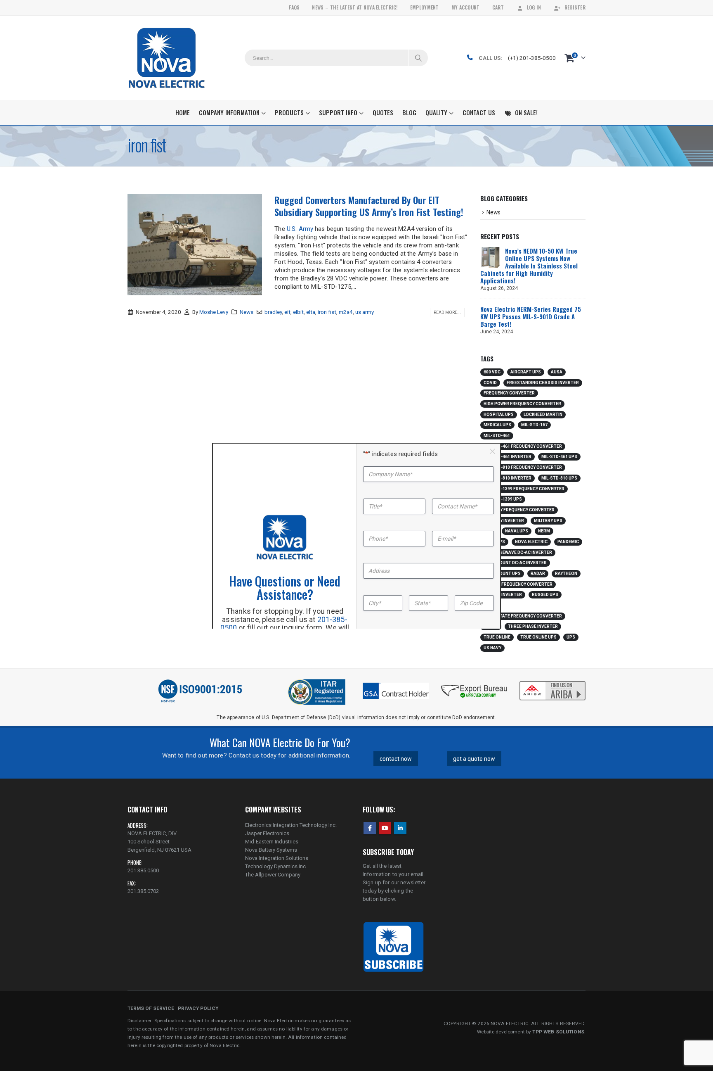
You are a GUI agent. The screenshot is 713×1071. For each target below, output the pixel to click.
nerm (544, 531)
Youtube (385, 828)
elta (310, 312)
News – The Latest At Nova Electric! (354, 7)
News (246, 312)
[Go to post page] (490, 257)
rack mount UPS (502, 573)
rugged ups (545, 594)
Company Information (229, 112)
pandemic (568, 541)
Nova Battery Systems (271, 850)
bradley (273, 312)
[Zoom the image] (552, 682)
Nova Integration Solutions (276, 858)
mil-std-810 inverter (507, 478)
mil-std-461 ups (559, 456)
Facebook (370, 828)
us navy (492, 648)
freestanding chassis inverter (543, 382)
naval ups (516, 531)
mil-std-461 (497, 435)
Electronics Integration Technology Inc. (291, 825)
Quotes (383, 112)
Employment (424, 7)
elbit (298, 312)
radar (538, 573)
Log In (534, 7)
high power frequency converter (522, 403)
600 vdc (492, 372)
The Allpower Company (272, 875)
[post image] (194, 244)
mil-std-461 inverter (507, 456)
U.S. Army (300, 229)
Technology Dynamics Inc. (276, 866)
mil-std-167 (534, 425)
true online (497, 637)
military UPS (548, 520)
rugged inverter (503, 594)
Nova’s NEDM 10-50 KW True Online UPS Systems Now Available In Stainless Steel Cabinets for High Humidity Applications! (529, 265)
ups (571, 637)
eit (287, 312)
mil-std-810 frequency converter (523, 467)
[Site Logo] (166, 58)
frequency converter (509, 393)
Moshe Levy (213, 312)
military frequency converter (519, 510)
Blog (409, 112)
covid (490, 382)
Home (182, 112)
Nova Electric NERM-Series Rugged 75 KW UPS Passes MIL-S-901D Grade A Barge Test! (530, 316)
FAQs (294, 7)
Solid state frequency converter (523, 616)
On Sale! (526, 112)
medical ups (497, 425)
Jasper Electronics (267, 833)
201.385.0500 (143, 870)
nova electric (531, 541)
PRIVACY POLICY (198, 1008)
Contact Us (479, 112)
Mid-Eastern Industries (271, 841)
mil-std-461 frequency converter (523, 446)
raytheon (566, 573)
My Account (465, 7)
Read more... (447, 312)
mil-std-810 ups (559, 478)
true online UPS (538, 637)
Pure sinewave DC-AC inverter (518, 552)
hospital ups (499, 414)
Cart (498, 7)
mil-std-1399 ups (503, 499)
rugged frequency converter (518, 584)
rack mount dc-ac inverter (515, 562)
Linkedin (400, 828)
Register (575, 7)
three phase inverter (533, 626)
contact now (396, 758)
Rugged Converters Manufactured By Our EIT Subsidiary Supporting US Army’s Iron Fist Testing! (368, 206)
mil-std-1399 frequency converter (524, 489)
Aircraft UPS (525, 372)
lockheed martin (543, 414)
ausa (556, 372)
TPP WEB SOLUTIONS (558, 1032)
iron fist (327, 312)
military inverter (504, 520)
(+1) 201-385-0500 (532, 58)
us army (364, 312)
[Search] (418, 58)
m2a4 (346, 312)
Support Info (338, 112)
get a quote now (474, 758)
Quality (436, 112)
